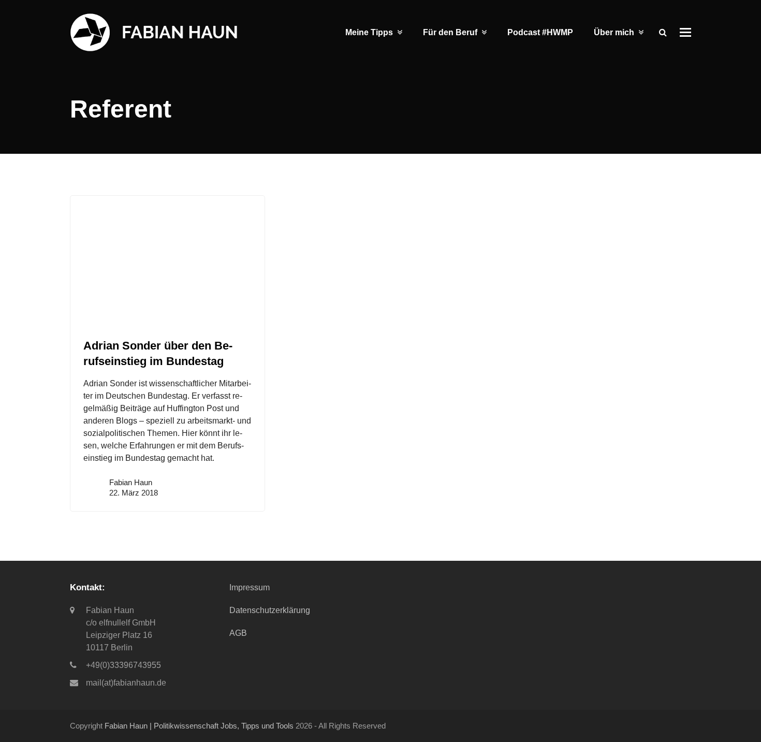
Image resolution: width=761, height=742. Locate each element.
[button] (685, 32)
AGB (238, 633)
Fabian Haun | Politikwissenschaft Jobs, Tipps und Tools (199, 726)
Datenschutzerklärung (269, 610)
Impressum (249, 587)
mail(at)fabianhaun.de (126, 682)
